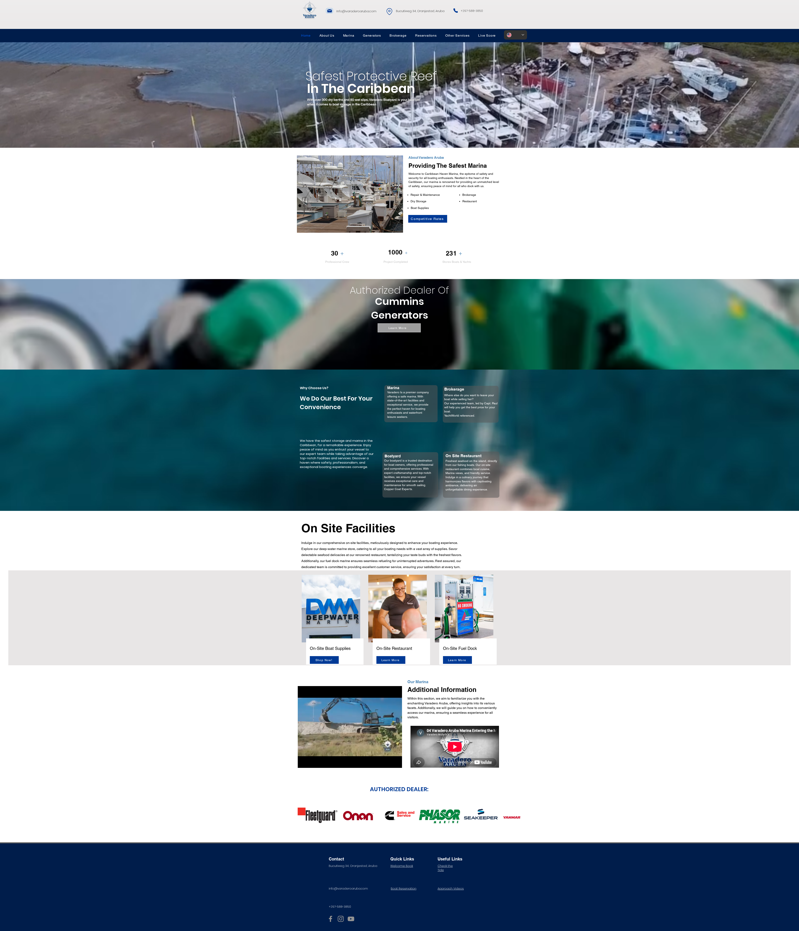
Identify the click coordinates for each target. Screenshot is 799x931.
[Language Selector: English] (515, 35)
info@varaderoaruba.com (348, 888)
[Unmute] (310, 762)
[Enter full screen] (396, 762)
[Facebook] (330, 919)
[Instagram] (341, 919)
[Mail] (329, 10)
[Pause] (303, 762)
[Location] (389, 11)
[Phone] (455, 10)
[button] (349, 35)
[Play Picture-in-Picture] (389, 762)
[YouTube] (351, 919)
